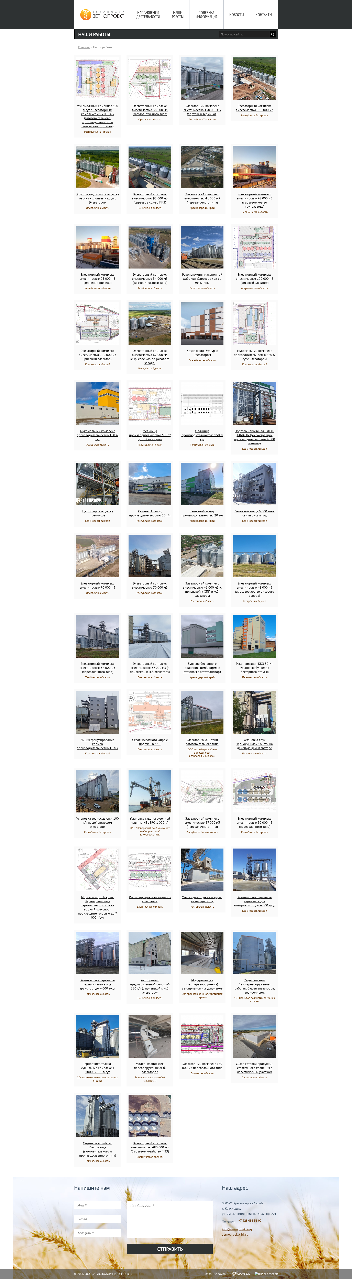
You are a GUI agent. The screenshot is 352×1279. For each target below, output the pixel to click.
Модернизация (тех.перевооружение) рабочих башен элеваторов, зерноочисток (254, 986)
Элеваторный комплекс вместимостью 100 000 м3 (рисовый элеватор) (97, 355)
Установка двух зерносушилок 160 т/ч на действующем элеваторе (254, 744)
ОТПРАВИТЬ (170, 1249)
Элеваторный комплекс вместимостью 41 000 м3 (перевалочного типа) (202, 198)
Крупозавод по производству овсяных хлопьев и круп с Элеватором (97, 198)
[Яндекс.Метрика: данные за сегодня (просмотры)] (266, 1274)
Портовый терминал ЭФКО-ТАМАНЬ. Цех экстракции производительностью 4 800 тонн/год (254, 437)
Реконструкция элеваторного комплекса (150, 899)
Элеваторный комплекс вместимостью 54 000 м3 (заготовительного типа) (150, 278)
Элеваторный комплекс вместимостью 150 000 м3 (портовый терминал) (202, 110)
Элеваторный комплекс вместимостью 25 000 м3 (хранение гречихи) (97, 278)
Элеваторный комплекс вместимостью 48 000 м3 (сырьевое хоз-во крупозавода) (254, 200)
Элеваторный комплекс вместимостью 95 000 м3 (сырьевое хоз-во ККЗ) (150, 198)
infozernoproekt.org (237, 1229)
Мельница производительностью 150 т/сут (202, 435)
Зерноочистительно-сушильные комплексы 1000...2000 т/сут (97, 1068)
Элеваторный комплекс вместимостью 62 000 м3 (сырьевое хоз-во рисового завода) (149, 357)
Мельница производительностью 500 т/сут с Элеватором (150, 435)
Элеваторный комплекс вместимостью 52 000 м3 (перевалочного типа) (97, 668)
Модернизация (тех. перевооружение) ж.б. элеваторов (150, 1068)
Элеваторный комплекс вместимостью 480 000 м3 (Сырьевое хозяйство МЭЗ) (150, 1147)
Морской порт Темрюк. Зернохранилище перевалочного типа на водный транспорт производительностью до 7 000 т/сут (97, 907)
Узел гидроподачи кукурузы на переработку (202, 899)
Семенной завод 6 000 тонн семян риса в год (255, 513)
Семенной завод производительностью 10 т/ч (149, 513)
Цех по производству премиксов (97, 513)
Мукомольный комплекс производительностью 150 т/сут (97, 435)
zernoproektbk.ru (235, 1234)
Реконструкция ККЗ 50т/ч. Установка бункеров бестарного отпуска (254, 668)
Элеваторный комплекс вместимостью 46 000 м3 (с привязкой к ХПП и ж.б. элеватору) (202, 589)
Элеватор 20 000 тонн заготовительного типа (202, 742)
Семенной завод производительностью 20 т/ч (202, 513)
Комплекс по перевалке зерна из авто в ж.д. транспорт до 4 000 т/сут (97, 984)
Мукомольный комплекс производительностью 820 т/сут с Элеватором (254, 355)
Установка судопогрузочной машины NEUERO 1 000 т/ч (150, 820)
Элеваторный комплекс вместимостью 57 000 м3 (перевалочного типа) (202, 822)
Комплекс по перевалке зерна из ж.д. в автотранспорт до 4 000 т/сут (254, 901)
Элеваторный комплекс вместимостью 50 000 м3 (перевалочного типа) (254, 822)
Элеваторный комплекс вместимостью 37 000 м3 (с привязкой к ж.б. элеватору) (150, 668)
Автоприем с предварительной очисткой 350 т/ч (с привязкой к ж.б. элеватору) (150, 986)
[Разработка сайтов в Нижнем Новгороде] (241, 1275)
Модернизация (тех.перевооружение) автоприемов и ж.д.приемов (202, 984)
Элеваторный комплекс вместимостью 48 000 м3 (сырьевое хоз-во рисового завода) (254, 589)
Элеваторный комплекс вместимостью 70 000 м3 (97, 585)
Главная (84, 47)
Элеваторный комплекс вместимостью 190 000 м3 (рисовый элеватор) (254, 278)
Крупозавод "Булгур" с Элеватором (202, 353)
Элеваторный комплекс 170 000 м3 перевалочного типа (202, 1066)
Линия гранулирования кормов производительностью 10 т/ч (97, 744)
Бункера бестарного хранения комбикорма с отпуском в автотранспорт (202, 668)
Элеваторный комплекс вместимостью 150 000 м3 (254, 108)
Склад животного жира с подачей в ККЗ (150, 742)
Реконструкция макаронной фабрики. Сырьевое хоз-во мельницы (202, 278)
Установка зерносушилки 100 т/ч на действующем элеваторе (97, 822)
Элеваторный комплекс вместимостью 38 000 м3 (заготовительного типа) (150, 110)
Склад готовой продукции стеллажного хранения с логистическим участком (254, 1068)
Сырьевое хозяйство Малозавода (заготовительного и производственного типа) (97, 1149)
